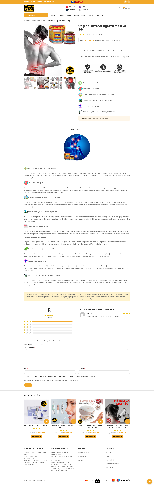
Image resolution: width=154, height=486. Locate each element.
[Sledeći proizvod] (129, 21)
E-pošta (81, 369)
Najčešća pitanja (84, 452)
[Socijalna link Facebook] (125, 1)
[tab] (72, 128)
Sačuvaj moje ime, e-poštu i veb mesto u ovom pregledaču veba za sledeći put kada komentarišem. (61, 377)
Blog (107, 456)
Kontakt (81, 460)
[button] (36, 436)
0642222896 (71, 6)
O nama (108, 452)
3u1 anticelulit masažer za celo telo (36, 426)
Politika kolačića (111, 467)
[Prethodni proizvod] (126, 21)
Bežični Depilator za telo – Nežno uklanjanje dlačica (90, 427)
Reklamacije (82, 456)
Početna (27, 21)
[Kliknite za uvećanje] (27, 72)
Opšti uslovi (110, 460)
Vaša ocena (28, 344)
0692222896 (71, 9)
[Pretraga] (119, 8)
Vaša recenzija (29, 348)
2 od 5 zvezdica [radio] (37, 344)
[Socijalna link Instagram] (128, 1)
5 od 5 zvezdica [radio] (42, 344)
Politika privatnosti (112, 464)
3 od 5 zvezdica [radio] (39, 344)
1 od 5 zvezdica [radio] (36, 344)
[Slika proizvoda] (36, 411)
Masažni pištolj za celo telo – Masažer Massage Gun (117, 427)
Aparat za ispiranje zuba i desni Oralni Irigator (63, 427)
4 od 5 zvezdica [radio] (40, 344)
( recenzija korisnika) (94, 34)
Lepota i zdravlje (37, 21)
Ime (26, 369)
